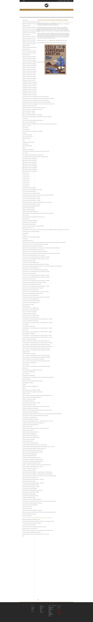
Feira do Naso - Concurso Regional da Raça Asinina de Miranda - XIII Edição (36, 280)
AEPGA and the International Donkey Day (29, 220)
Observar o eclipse (25, 373)
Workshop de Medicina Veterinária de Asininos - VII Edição (33, 483)
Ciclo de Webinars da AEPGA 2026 (28, 326)
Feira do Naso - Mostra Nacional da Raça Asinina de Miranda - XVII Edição (35, 264)
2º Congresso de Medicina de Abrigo (28, 470)
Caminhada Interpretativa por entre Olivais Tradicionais (32, 246)
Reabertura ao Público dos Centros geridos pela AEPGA (32, 131)
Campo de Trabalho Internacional (28, 207)
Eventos (54, 9)
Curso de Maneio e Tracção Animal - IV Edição (30, 484)
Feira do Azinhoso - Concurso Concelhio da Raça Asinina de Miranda (34, 251)
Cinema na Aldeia (25, 215)
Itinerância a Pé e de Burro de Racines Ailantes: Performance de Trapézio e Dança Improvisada (39, 124)
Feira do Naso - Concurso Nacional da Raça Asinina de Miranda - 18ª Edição (35, 257)
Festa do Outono (25, 127)
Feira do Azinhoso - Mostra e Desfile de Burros (30, 262)
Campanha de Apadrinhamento (28, 142)
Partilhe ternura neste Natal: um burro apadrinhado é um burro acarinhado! (36, 297)
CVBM (50, 9)
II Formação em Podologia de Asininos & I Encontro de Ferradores (34, 448)
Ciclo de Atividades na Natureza (28, 401)
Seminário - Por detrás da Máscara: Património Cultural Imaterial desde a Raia (36, 464)
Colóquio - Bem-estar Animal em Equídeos (30, 505)
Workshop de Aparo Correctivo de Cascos (29, 528)
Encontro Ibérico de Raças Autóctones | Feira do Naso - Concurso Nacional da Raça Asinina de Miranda (41, 248)
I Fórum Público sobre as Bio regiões (29, 224)
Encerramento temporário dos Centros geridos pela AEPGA (33, 226)
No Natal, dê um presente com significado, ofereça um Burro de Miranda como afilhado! (38, 98)
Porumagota (24, 133)
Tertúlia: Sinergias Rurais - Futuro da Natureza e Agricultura (33, 359)
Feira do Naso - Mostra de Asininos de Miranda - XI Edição (32, 288)
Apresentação (24, 20)
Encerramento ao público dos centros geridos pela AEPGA (32, 155)
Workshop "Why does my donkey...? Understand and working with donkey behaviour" (37, 530)
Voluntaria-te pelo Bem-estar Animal (29, 313)
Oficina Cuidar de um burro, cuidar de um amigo (31, 193)
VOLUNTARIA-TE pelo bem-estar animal (29, 82)
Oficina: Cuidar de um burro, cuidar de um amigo (31, 402)
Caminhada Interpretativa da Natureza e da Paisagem (32, 189)
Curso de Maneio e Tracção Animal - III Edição (30, 492)
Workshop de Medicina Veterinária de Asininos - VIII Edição (33, 479)
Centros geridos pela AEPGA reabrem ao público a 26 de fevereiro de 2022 (35, 151)
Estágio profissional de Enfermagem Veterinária (31, 206)
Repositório (50, 612)
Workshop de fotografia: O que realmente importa (31, 519)
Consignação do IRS (26, 351)
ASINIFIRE (50, 608)
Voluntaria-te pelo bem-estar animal (29, 36)
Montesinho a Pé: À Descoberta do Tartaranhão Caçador (32, 381)
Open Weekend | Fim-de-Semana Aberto (29, 222)
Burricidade (24, 235)
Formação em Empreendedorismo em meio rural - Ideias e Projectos (34, 444)
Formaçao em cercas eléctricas (28, 430)
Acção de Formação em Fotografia (28, 439)
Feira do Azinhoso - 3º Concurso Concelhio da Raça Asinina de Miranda (35, 269)
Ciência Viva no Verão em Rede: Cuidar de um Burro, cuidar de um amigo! (35, 258)
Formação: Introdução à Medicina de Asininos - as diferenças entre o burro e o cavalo (37, 421)
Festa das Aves (25, 238)
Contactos (32, 609)
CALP (52, 9)
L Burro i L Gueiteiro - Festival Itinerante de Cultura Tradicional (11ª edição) (36, 361)
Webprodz (59, 607)
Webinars (24, 384)
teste (23, 535)
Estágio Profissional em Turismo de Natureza (30, 289)
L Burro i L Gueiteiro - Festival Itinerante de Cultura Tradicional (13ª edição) (36, 355)
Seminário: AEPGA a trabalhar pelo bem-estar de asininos (32, 466)
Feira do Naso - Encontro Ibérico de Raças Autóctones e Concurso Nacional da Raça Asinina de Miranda (41, 253)
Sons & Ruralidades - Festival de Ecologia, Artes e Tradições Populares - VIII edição (37, 342)
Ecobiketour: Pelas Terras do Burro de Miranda (30, 231)
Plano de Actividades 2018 (27, 135)
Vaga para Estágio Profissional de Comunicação (31, 22)
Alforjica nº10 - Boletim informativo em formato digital (32, 114)
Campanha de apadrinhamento (28, 149)
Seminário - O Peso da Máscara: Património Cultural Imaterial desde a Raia (35, 340)
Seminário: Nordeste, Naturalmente (28, 40)
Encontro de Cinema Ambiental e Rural (29, 191)
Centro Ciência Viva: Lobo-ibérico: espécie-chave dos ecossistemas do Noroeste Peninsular (39, 512)
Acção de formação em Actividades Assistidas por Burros (32, 450)
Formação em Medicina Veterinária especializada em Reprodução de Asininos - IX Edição (38, 446)
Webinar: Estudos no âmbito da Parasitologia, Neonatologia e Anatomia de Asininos (37, 395)
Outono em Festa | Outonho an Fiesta (29, 279)
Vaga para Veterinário (26, 138)
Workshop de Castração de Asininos (28, 481)
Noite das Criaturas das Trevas (28, 227)
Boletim (23, 147)
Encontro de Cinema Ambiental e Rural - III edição (31, 200)
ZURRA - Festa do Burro (26, 125)
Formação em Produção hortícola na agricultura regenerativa (33, 422)
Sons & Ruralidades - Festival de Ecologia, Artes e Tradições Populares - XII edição (37, 328)
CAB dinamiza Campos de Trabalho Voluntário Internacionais (33, 217)
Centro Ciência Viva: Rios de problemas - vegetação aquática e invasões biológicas (37, 472)
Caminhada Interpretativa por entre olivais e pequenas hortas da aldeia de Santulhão (37, 195)
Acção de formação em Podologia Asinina (29, 453)
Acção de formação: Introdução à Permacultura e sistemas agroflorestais (35, 428)
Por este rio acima (25, 218)
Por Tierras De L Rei (25, 173)
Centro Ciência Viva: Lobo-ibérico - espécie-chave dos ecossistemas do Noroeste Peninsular (39, 501)
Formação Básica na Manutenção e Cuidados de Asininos (32, 459)
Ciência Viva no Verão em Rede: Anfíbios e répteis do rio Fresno (33, 255)
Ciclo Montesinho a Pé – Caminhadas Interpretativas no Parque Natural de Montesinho (38, 377)
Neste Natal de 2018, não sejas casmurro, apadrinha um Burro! (33, 107)
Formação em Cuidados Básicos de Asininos (30, 320)
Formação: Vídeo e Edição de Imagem (29, 187)
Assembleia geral (25, 144)
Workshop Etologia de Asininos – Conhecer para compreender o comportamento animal (38, 521)
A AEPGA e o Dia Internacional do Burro (29, 27)
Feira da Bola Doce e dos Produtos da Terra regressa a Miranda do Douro (35, 156)
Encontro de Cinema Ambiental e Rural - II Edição (31, 204)
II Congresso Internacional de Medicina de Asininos (31, 523)
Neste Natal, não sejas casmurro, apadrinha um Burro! (32, 109)
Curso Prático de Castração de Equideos (29, 488)
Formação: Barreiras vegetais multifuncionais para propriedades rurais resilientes (37, 346)
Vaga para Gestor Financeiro (27, 136)
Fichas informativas (51, 609)
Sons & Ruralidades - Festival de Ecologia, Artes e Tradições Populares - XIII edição (37, 322)
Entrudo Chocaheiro (26, 129)
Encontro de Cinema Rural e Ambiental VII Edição (31, 300)
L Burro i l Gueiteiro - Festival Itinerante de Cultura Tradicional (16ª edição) (36, 344)
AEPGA (32, 9)
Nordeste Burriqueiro (26, 25)
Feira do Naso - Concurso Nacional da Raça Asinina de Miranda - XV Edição (35, 275)
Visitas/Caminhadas (51, 607)
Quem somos (33, 607)
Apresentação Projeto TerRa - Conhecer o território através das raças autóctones (37, 202)
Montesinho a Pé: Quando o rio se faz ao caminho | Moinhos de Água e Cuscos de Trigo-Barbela (39, 23)
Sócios (23, 140)
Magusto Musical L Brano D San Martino (29, 160)
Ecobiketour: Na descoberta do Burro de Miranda (31, 237)
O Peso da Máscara (25, 324)
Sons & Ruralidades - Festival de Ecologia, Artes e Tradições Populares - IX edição (37, 337)
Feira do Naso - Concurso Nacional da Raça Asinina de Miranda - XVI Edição (35, 271)
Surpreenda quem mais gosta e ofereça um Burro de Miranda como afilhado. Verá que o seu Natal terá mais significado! (44, 242)
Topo (38, 599)
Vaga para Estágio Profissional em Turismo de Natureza (32, 392)
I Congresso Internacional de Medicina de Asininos (31, 532)
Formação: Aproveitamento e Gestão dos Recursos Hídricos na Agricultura (35, 406)
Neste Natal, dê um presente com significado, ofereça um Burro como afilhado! (36, 102)
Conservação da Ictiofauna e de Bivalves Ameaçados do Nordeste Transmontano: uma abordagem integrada (42, 62)
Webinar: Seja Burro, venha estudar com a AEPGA (31, 390)
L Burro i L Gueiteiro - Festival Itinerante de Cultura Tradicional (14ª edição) (36, 350)
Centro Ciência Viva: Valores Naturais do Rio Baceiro (31, 499)
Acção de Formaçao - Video (27, 426)
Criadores (42, 9)
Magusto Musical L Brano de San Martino (29, 158)
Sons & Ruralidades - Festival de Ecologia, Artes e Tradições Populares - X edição (37, 335)
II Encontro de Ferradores (27, 515)
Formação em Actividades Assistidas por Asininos (31, 457)
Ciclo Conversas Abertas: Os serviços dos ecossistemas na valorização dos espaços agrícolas (39, 475)
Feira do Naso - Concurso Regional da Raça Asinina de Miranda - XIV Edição (35, 277)
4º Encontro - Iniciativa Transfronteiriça (29, 311)
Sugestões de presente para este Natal (29, 105)
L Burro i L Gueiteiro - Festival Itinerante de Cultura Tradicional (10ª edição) (36, 366)
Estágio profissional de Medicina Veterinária (30, 211)
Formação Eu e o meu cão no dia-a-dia (29, 85)
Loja (49, 606)
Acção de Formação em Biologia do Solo (29, 433)
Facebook (32, 611)
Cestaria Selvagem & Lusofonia (28, 304)
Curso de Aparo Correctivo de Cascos (29, 525)
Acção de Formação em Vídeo (27, 441)
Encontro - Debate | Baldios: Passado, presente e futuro (32, 293)
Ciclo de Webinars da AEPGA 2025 (28, 371)
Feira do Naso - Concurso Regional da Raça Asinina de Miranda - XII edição (35, 286)
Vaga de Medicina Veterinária (27, 240)
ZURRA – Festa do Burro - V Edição (28, 113)
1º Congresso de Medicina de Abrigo (28, 497)
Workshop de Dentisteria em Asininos (29, 514)
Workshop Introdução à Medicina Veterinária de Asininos (32, 490)
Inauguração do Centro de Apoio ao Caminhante (31, 31)
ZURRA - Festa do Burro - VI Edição (28, 111)
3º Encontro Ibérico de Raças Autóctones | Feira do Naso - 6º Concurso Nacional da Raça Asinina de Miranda (42, 266)
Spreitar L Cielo (25, 330)
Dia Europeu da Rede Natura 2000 (28, 80)
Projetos (50, 610)
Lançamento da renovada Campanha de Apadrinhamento (32, 120)
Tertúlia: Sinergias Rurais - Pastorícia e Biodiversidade (32, 370)
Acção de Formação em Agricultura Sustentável (31, 437)
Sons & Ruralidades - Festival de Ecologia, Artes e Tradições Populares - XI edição (37, 331)
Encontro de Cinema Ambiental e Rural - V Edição (31, 196)
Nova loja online (25, 118)
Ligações (32, 608)
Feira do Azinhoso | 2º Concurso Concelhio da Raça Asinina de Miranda (35, 244)
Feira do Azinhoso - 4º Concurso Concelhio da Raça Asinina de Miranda (35, 415)
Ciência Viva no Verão (26, 393)
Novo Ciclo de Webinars (26, 379)
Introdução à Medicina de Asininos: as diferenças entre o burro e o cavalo (35, 534)
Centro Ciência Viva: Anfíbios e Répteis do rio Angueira (32, 503)
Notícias (50, 611)
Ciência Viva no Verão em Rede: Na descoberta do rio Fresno (33, 249)
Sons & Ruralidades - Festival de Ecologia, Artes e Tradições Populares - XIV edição (37, 319)
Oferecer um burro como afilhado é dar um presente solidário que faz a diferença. (37, 116)
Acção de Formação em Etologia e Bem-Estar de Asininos (32, 452)
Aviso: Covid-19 (25, 153)
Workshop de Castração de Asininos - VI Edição (30, 486)
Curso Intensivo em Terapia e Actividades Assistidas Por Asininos (34, 526)
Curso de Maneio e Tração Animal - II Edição (30, 495)
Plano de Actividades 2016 (27, 145)
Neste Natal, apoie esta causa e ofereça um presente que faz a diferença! (35, 96)
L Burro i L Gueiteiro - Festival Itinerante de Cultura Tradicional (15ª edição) (36, 348)
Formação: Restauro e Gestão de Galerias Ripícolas (31, 284)
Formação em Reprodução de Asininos (29, 455)
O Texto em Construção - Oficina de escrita (30, 477)
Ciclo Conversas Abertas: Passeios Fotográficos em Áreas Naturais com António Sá (37, 517)
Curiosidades (50, 613)
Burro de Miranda (37, 9)
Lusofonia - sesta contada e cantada (29, 399)
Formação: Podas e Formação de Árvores (29, 417)
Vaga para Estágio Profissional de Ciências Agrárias (31, 397)
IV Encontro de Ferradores (27, 506)
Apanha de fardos (25, 233)
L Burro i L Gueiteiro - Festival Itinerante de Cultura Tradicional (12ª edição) (36, 357)
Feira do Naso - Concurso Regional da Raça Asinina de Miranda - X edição (35, 291)
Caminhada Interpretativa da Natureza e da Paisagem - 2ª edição (34, 282)
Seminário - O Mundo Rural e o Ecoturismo (30, 468)
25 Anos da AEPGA (25, 364)
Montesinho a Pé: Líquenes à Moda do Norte (30, 386)
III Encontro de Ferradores (27, 508)
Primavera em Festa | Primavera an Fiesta (30, 29)
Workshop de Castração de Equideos (29, 494)
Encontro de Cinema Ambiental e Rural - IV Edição (31, 198)
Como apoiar (59, 9)
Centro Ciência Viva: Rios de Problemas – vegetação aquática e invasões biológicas (37, 474)
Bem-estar (46, 9)
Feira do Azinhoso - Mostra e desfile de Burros (30, 308)
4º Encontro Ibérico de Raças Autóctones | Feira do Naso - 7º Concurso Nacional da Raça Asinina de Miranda (42, 413)
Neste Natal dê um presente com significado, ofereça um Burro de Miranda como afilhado (38, 104)
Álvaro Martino (59, 606)
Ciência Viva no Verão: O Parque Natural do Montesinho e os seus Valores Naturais (37, 410)
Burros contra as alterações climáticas (29, 122)
